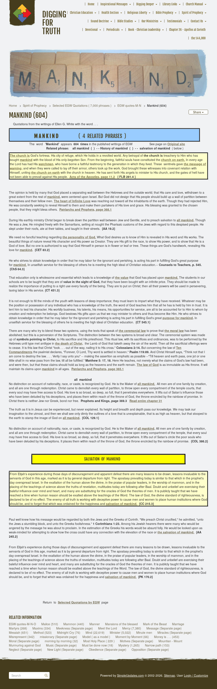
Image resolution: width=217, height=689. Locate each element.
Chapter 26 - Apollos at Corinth (187, 29)
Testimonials (174, 21)
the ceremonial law (132, 330)
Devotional (91, 29)
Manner (94, 624)
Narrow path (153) (157, 645)
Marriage (178, 624)
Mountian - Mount (170, 641)
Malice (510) (49, 624)
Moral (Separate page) (24, 641)
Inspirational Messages (114, 4)
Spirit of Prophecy (192, 12)
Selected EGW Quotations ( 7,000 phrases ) (82, 105)
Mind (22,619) (95, 632)
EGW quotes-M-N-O (22, 624)
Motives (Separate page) (136, 641)
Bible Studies (125, 21)
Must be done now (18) (97, 645)
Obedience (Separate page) (107, 649)
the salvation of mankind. (175, 532)
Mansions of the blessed (121, 624)
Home (91, 4)
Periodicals (113, 29)
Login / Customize (196, 675)
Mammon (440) (73, 624)
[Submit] (46, 675)
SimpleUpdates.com (130, 675)
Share (197, 112)
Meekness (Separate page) (74, 628)
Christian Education (81, 12)
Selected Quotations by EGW (79, 602)
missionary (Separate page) (58, 637)
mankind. (171, 277)
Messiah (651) (18, 632)
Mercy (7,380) (131, 628)
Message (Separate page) (164, 628)
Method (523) (42, 632)
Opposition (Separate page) (150, 649)
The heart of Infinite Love (72, 201)
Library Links (170, 4)
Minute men (144, 632)
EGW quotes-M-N (129, 105)
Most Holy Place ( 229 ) (99, 641)
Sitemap (169, 675)
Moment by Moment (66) (132, 637)
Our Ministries (150, 21)
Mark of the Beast (155, 624)
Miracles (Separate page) (174, 632)
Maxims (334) (41, 628)
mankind (53, 197)
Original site (176, 144)
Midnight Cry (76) (68, 632)
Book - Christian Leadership (144, 29)
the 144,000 (198, 38)
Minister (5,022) (120, 632)
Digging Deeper (145, 4)
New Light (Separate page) (65, 649)
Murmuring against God (25, 645)
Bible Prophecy (164, 12)
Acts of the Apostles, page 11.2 (92, 177)
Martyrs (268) (18, 628)
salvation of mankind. (121, 503)
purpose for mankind (178, 318)
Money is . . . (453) (166, 637)
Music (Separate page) (61, 645)
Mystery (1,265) (129, 645)
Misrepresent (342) (22, 637)
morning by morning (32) (61, 641)
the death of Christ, (69, 343)
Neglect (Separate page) (25, 649)
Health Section (110, 12)
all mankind (185, 220)
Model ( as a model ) (96, 637)
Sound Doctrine (100, 21)
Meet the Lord (107, 628)
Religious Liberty (137, 12)
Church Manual (194, 4)
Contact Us (197, 21)
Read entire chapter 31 (145, 401)
